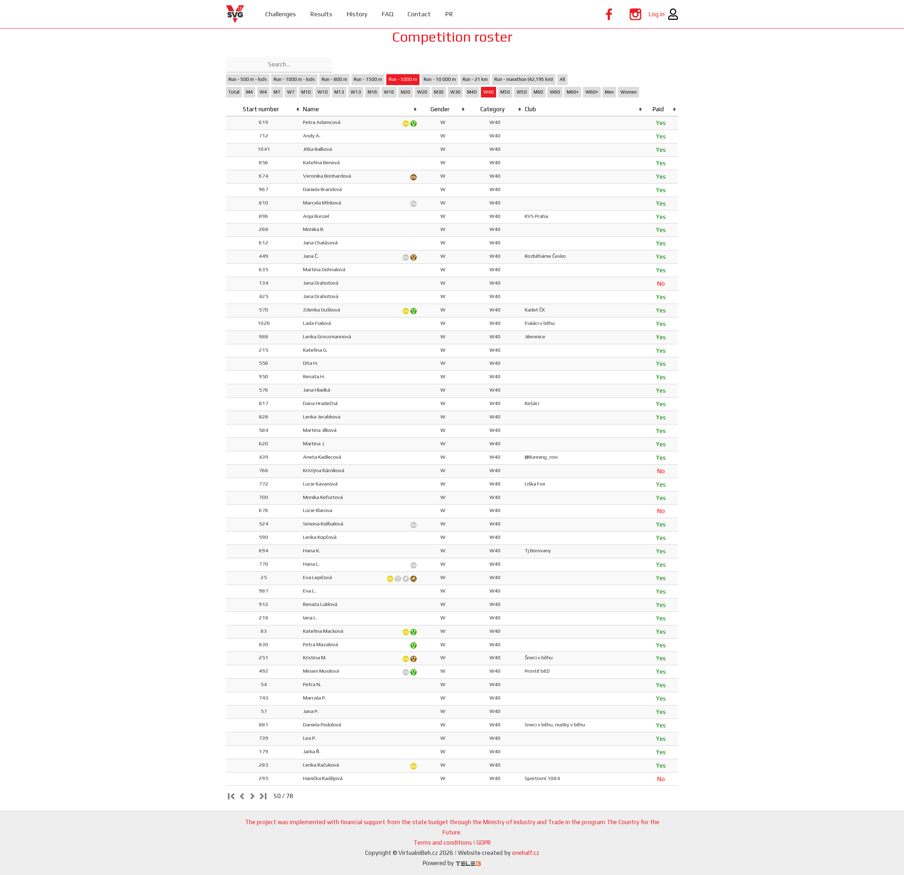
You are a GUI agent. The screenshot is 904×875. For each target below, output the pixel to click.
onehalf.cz (525, 852)
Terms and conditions (443, 842)
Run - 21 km (475, 79)
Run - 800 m (334, 79)
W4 (263, 92)
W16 (389, 92)
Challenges (280, 14)
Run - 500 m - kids (247, 79)
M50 (505, 92)
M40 (472, 92)
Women (628, 92)
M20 (405, 92)
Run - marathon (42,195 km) (523, 79)
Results (321, 14)
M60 (538, 92)
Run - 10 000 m (440, 79)
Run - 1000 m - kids (294, 79)
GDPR (483, 842)
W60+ (591, 92)
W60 (555, 92)
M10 (306, 92)
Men (609, 92)
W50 (522, 92)
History (356, 14)
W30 (455, 92)
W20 (422, 92)
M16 (372, 92)
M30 (439, 92)
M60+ (573, 92)
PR (449, 14)
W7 (291, 92)
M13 (339, 92)
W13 (356, 92)
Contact (419, 14)
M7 (277, 92)
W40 (488, 92)
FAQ (387, 14)
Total (233, 92)
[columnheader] (264, 109)
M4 (249, 92)
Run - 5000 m (403, 79)
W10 (322, 92)
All (562, 79)
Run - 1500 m (368, 79)
